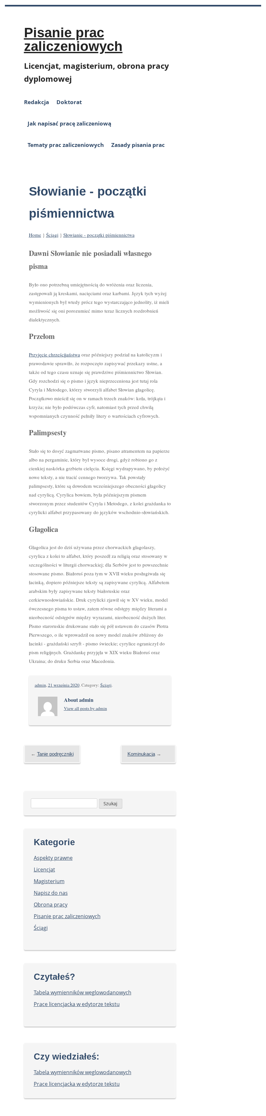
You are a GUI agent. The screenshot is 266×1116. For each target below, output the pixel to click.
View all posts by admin (85, 708)
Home (35, 235)
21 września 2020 (63, 685)
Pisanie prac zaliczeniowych (73, 39)
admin (40, 685)
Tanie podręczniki (55, 754)
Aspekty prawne (53, 857)
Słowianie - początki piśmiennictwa (99, 235)
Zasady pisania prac (138, 145)
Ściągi (52, 235)
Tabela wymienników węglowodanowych (82, 992)
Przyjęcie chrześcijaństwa (54, 354)
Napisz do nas (51, 892)
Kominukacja (141, 754)
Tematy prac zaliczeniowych (66, 145)
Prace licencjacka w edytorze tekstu (77, 1004)
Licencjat (44, 869)
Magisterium (49, 881)
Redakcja (36, 102)
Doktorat (69, 102)
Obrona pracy (50, 904)
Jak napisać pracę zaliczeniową (69, 123)
